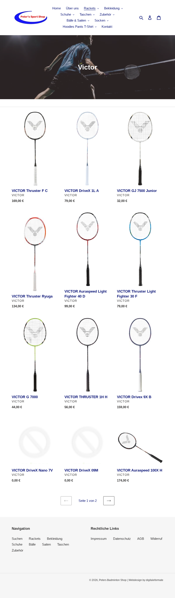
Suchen (17, 538)
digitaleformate (154, 580)
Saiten (46, 544)
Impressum (99, 538)
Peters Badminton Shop (113, 580)
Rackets (35, 538)
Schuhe (17, 544)
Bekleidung (54, 538)
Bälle (32, 544)
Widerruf (156, 538)
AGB (140, 538)
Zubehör (17, 550)
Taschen (63, 544)
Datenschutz (122, 538)
